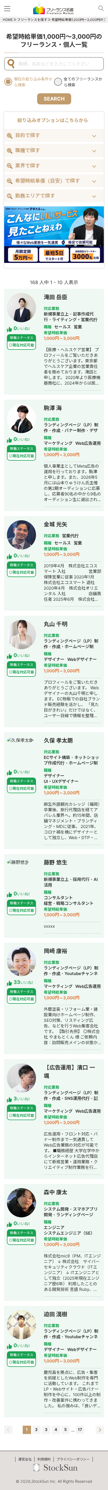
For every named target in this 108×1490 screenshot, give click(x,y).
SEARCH (54, 99)
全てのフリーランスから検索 (83, 82)
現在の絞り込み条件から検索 (33, 82)
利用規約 (44, 1459)
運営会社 (25, 1459)
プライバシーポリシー (73, 1459)
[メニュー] (8, 8)
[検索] (99, 8)
